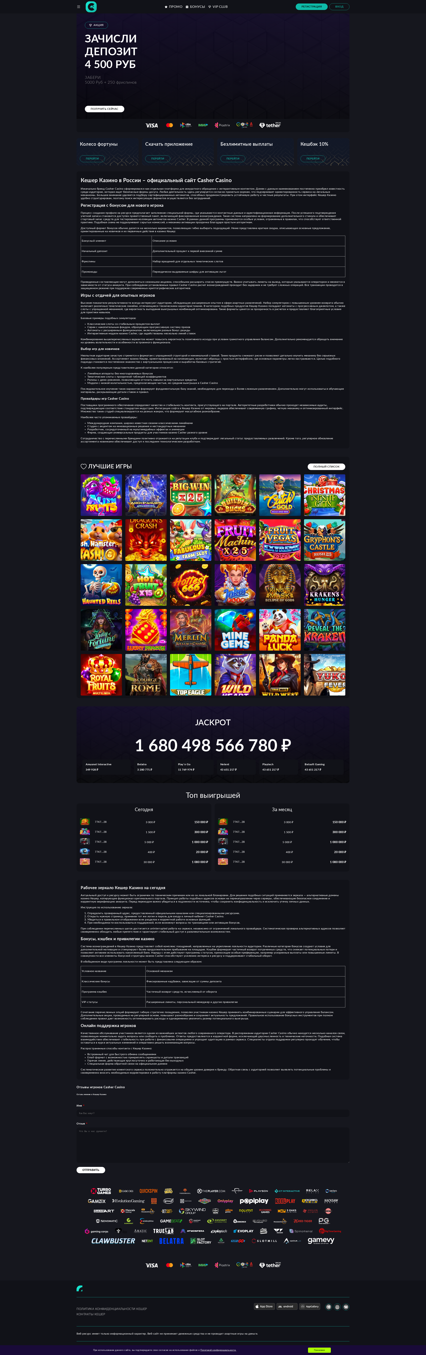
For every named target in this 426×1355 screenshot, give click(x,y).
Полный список (327, 466)
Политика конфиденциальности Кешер (112, 1309)
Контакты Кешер (91, 1314)
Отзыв (81, 1123)
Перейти (92, 158)
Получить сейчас (104, 109)
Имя (79, 1105)
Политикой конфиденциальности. (218, 1350)
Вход (339, 6)
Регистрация (312, 6)
